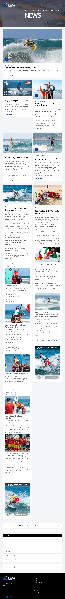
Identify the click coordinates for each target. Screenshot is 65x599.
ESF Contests (35, 590)
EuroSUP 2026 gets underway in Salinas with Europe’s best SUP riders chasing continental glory (47, 211)
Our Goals (35, 580)
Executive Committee (37, 582)
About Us (35, 578)
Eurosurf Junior (8, 544)
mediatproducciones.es (21, 476)
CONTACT (57, 10)
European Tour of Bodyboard (11, 65)
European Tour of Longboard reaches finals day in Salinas (16, 158)
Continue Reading (9, 75)
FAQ (34, 584)
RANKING (51, 10)
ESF (28, 10)
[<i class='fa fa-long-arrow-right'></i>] (58, 525)
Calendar (35, 588)
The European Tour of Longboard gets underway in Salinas (47, 158)
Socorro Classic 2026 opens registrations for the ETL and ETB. (17, 101)
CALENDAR (45, 10)
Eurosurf (6, 540)
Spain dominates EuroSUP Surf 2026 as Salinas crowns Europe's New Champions (16, 210)
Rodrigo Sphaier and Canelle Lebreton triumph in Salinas (47, 104)
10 (43, 525)
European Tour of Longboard (41, 101)
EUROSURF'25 (38, 10)
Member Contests (36, 592)
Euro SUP (6, 206)
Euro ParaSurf (8, 551)
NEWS (33, 10)
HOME (25, 10)
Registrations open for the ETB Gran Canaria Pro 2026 (21, 67)
